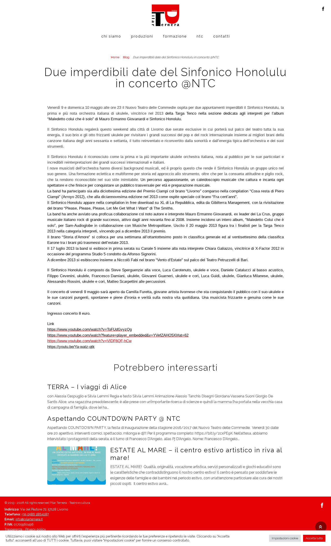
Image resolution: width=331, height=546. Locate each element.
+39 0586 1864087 (35, 514)
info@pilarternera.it (29, 519)
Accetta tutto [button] (314, 538)
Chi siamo (111, 36)
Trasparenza (13, 529)
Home (115, 57)
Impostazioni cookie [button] (285, 538)
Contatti (221, 36)
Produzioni (142, 36)
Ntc (200, 36)
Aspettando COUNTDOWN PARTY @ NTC (114, 418)
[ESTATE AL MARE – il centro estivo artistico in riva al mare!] (76, 465)
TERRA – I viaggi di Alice (87, 386)
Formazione (175, 36)
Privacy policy (35, 529)
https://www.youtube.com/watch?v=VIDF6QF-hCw (89, 341)
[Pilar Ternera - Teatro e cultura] (165, 15)
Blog (126, 57)
